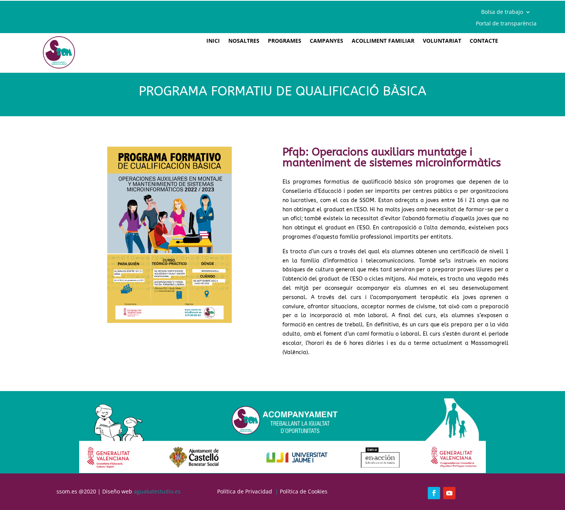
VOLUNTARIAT (442, 41)
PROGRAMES (284, 41)
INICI (213, 41)
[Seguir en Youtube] (449, 493)
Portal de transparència (506, 24)
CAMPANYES (326, 41)
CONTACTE (484, 41)
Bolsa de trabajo (502, 12)
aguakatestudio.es (157, 491)
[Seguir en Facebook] (434, 493)
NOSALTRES (243, 41)
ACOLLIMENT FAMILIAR (383, 41)
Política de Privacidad (244, 491)
